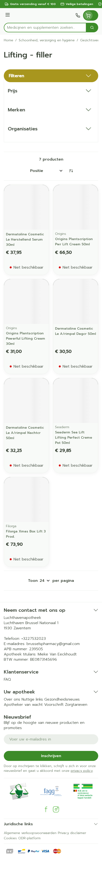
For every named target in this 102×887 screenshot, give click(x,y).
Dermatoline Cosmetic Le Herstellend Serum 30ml (25, 239)
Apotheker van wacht (23, 704)
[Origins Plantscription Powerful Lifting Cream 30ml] (26, 301)
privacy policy (82, 770)
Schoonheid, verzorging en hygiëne (47, 40)
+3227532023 (33, 638)
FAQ (7, 679)
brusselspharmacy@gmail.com (53, 644)
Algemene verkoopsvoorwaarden (30, 832)
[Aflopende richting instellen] (71, 170)
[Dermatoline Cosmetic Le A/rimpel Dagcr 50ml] (75, 301)
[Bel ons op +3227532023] (77, 15)
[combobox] (45, 27)
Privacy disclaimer (72, 832)
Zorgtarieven (76, 704)
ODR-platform (29, 838)
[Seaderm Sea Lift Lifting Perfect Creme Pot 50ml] (75, 400)
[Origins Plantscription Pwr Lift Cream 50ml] (75, 207)
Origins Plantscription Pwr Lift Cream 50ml (74, 242)
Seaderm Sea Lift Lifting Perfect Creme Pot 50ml (73, 437)
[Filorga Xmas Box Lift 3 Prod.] (26, 499)
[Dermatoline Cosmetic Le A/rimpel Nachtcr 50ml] (26, 400)
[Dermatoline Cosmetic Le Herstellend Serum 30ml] (26, 207)
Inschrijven (51, 756)
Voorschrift (54, 704)
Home (8, 40)
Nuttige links (32, 699)
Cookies (10, 838)
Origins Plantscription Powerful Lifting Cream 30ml (25, 338)
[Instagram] (56, 809)
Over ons (12, 699)
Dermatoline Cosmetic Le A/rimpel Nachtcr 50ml (25, 433)
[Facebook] (46, 809)
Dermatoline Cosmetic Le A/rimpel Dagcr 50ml (75, 331)
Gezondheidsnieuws (62, 699)
